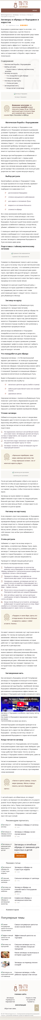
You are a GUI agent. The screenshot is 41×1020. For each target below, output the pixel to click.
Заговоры (16, 15)
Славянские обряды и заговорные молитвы (23, 899)
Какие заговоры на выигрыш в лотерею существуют (27, 954)
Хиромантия (10, 1002)
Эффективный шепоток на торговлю (25, 936)
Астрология (30, 1000)
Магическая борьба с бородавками (17, 64)
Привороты (10, 1000)
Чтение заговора (12, 78)
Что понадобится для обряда (17, 76)
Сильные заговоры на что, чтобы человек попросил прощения (25, 946)
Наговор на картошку (12, 81)
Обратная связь (10, 1008)
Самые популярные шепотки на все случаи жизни (26, 925)
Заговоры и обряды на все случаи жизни (25, 833)
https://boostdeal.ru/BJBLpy (19, 115)
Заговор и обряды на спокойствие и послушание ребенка (26, 889)
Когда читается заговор (15, 88)
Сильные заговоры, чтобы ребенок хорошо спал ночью (26, 973)
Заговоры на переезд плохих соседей (26, 963)
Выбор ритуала (10, 67)
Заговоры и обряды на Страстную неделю (23, 868)
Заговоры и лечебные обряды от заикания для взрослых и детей (26, 847)
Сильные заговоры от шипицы (27, 878)
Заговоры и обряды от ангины (27, 825)
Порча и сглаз (31, 998)
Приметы (30, 1002)
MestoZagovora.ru (6, 15)
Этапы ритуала (12, 83)
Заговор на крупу (11, 73)
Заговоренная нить (11, 86)
